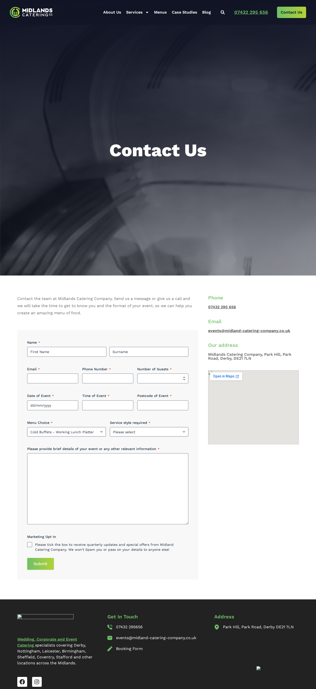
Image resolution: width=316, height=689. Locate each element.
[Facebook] (22, 682)
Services (134, 12)
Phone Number (96, 369)
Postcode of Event (154, 396)
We (20, 639)
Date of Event (40, 396)
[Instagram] (37, 682)
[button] (222, 12)
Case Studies (184, 12)
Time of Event (95, 396)
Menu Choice (40, 423)
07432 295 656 (251, 12)
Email (33, 369)
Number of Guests (154, 369)
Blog (206, 12)
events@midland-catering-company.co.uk (249, 330)
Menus (160, 12)
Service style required (130, 423)
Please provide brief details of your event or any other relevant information (93, 449)
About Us (112, 12)
